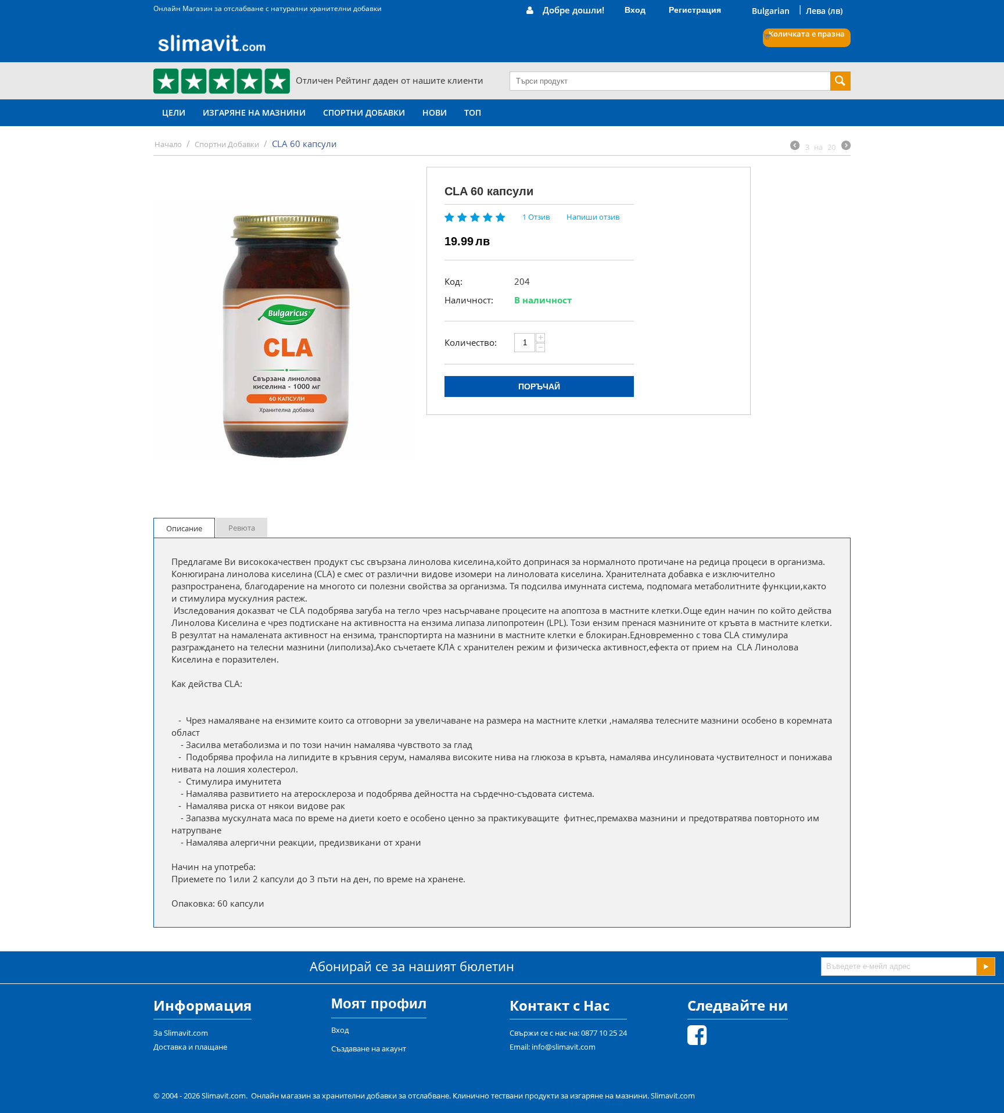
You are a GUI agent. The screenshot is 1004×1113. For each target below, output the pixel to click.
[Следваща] (846, 146)
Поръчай (539, 386)
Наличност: (468, 300)
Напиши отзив (592, 217)
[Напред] (985, 966)
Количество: (470, 342)
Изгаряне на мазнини (254, 112)
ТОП (472, 112)
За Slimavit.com (180, 1033)
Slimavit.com (673, 1095)
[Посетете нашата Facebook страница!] (697, 1040)
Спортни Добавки (364, 112)
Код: (453, 281)
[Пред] (794, 146)
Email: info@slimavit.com (553, 1047)
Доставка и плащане (190, 1047)
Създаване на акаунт (368, 1048)
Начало (168, 144)
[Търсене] (840, 81)
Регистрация (695, 10)
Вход (635, 10)
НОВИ (434, 112)
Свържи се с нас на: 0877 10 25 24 (568, 1033)
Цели (173, 112)
